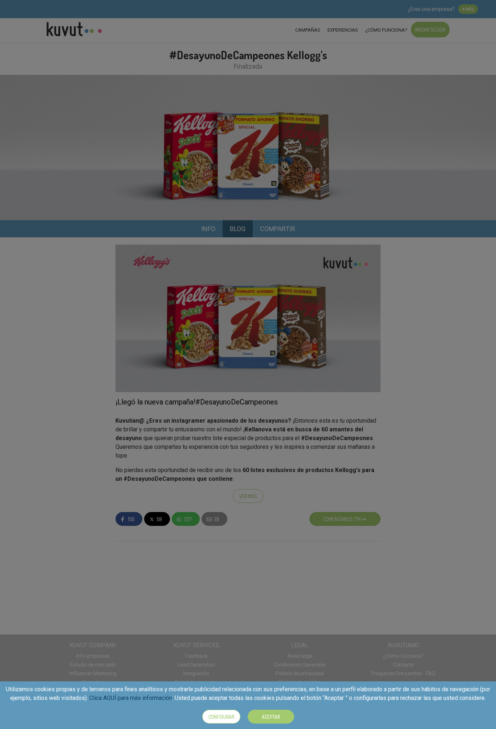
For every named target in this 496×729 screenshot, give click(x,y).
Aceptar (271, 717)
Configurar (221, 717)
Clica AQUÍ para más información (130, 697)
